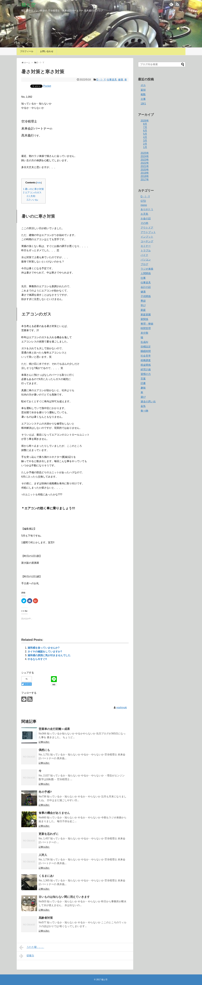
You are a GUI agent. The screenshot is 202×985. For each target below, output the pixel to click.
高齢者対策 (46, 917)
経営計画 (146, 369)
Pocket (47, 86)
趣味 (143, 387)
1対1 (143, 103)
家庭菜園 (146, 314)
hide (39, 182)
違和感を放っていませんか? (43, 647)
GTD (143, 201)
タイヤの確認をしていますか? (45, 651)
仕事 (143, 278)
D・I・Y (100, 79)
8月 (145, 124)
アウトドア (147, 227)
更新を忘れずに (49, 833)
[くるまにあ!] (29, 882)
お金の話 (146, 218)
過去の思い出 (148, 401)
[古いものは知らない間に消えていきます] (29, 903)
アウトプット (148, 232)
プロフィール (26, 51)
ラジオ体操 (147, 268)
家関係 (144, 319)
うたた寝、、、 (35, 947)
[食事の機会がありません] (29, 819)
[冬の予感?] (29, 798)
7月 (145, 127)
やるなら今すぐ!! (37, 659)
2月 (145, 143)
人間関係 (146, 273)
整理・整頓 (147, 323)
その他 (144, 223)
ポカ (143, 85)
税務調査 (146, 360)
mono (144, 205)
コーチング (147, 241)
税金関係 (146, 365)
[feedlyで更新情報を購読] (171, 4)
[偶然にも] (29, 756)
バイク (144, 255)
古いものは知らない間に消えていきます (64, 896)
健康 (120, 79)
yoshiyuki (121, 707)
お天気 (144, 214)
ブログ (144, 264)
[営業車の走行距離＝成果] (29, 735)
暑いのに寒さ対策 (33, 189)
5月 (145, 134)
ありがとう (147, 209)
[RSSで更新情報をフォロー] (177, 4)
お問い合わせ (46, 51)
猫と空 (28, 4)
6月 (145, 130)
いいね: (32, 199)
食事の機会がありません (54, 812)
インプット (147, 236)
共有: (31, 196)
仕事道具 (112, 79)
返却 (143, 90)
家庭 (143, 310)
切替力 (30, 955)
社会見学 (146, 355)
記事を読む (44, 742)
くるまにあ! (46, 875)
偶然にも (44, 749)
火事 (143, 99)
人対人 (43, 854)
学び (143, 305)
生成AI (144, 342)
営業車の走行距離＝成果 (54, 728)
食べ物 (144, 410)
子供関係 (146, 296)
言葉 (143, 378)
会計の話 (146, 287)
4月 (145, 137)
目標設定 (146, 346)
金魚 (143, 406)
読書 (143, 383)
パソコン (146, 259)
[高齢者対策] (29, 924)
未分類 (144, 333)
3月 (145, 140)
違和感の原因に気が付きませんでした (49, 655)
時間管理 (146, 328)
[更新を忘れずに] (29, 840)
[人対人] (29, 861)
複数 (143, 94)
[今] (29, 777)
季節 (143, 301)
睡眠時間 (146, 351)
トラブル (146, 250)
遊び (143, 397)
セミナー (146, 246)
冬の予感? (45, 791)
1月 (145, 147)
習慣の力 (146, 374)
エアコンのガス (32, 192)
